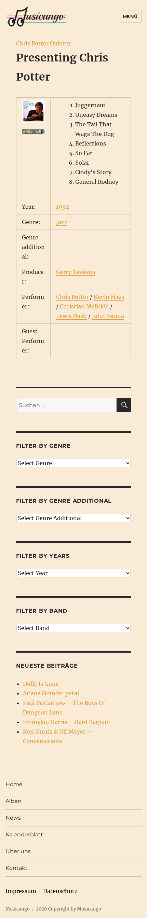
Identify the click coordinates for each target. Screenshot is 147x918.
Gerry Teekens (75, 271)
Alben (13, 801)
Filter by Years (43, 556)
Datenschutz (60, 891)
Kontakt (16, 868)
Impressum (20, 891)
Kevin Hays (109, 296)
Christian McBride (84, 306)
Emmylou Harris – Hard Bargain (66, 722)
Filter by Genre (43, 446)
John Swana (108, 315)
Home (14, 784)
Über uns (18, 851)
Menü (130, 16)
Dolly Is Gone (41, 683)
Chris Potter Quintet (43, 43)
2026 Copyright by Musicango (68, 909)
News (13, 818)
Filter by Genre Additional (64, 501)
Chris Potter (72, 296)
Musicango (17, 909)
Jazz (61, 222)
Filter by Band (42, 611)
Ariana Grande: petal (51, 693)
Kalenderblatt (24, 834)
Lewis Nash (71, 315)
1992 (62, 206)
